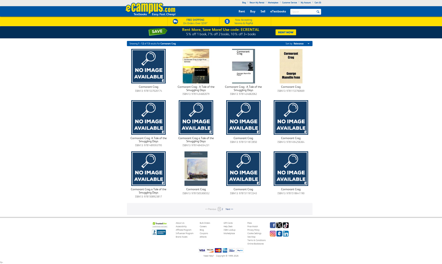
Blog (244, 2)
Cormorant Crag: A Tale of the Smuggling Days (149, 139)
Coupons (204, 233)
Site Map (251, 236)
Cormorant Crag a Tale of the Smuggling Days (196, 139)
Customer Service (289, 2)
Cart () (318, 2)
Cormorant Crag (148, 86)
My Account (306, 2)
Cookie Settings (254, 233)
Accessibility (181, 226)
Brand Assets (182, 236)
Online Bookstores (255, 243)
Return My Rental (257, 2)
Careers (203, 226)
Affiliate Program (183, 230)
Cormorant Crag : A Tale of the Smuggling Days (196, 88)
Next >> (229, 209)
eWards (203, 236)
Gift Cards (228, 223)
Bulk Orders (205, 223)
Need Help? (209, 255)
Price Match (252, 226)
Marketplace (273, 2)
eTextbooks (278, 11)
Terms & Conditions (256, 240)
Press (249, 223)
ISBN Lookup (230, 230)
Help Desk (228, 226)
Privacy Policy (253, 230)
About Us (180, 223)
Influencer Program (185, 233)
